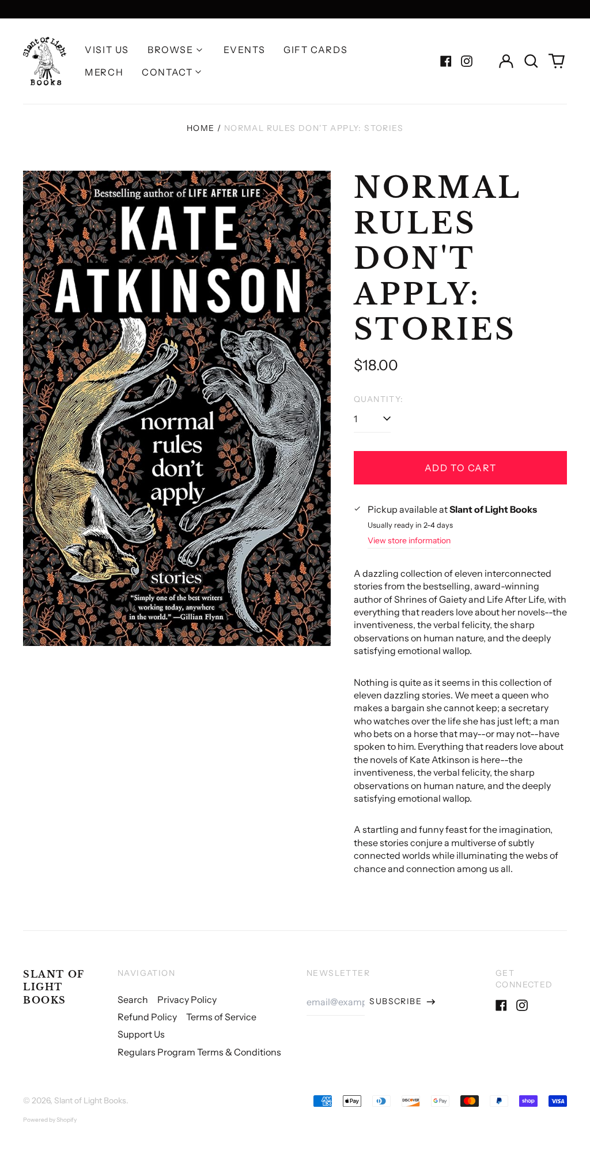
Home (201, 128)
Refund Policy (147, 1017)
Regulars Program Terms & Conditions (199, 1052)
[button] (531, 61)
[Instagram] (466, 61)
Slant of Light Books (54, 987)
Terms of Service (221, 1017)
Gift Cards (315, 49)
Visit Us (107, 49)
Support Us (141, 1034)
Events (245, 49)
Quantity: (379, 399)
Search (133, 999)
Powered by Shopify (50, 1120)
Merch (104, 72)
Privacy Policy (187, 999)
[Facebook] (446, 61)
